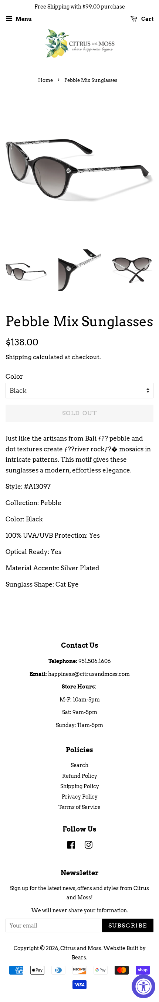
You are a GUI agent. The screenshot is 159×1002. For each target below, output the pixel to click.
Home (45, 80)
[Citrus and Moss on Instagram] (88, 846)
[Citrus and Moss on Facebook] (71, 846)
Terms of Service (79, 807)
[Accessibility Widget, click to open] (143, 986)
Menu (23, 19)
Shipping (18, 357)
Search (79, 765)
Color (14, 376)
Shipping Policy (79, 786)
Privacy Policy (80, 796)
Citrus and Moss (80, 948)
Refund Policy (79, 776)
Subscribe (127, 925)
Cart (146, 19)
